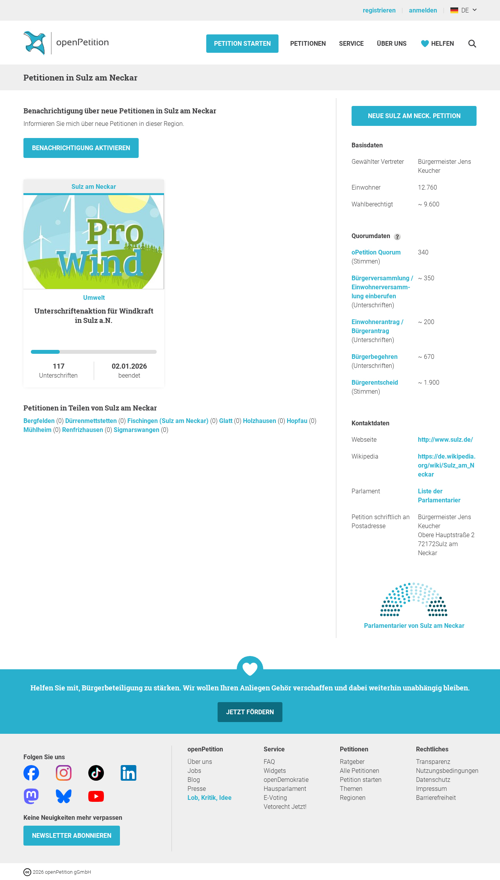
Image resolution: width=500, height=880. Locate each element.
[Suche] (472, 43)
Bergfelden (39, 421)
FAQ (269, 761)
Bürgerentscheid (375, 382)
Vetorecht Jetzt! (285, 806)
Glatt (226, 421)
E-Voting (275, 797)
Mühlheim (38, 430)
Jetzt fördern (250, 712)
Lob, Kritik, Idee (210, 797)
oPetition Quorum (376, 252)
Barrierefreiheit (436, 797)
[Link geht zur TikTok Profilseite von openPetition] (96, 772)
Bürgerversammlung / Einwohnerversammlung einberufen (382, 287)
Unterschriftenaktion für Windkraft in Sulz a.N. (94, 315)
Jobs (194, 770)
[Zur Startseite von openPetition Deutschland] (67, 43)
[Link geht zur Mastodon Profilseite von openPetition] (31, 795)
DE (463, 10)
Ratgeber (352, 761)
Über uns (200, 761)
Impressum (431, 788)
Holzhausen (260, 421)
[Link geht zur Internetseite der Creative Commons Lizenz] (28, 871)
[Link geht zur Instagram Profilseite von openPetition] (63, 772)
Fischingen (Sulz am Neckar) (168, 421)
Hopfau (298, 421)
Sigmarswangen (137, 430)
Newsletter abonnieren (71, 835)
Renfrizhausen (83, 430)
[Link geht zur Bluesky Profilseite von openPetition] (63, 795)
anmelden (423, 10)
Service (351, 43)
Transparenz (433, 761)
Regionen (353, 797)
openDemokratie (286, 779)
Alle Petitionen (359, 770)
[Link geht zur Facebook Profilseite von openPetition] (31, 772)
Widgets (275, 770)
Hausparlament (285, 788)
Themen (351, 788)
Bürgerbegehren (375, 356)
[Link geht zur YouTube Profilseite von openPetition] (96, 795)
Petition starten (242, 43)
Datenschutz (433, 779)
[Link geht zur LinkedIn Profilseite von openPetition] (128, 772)
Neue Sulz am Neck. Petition (414, 116)
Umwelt (94, 297)
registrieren (379, 10)
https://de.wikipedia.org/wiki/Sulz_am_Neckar (447, 465)
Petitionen (308, 43)
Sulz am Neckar (93, 186)
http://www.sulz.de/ (445, 439)
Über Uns (392, 43)
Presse (197, 788)
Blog (194, 779)
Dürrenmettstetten (91, 421)
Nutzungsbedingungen (447, 770)
